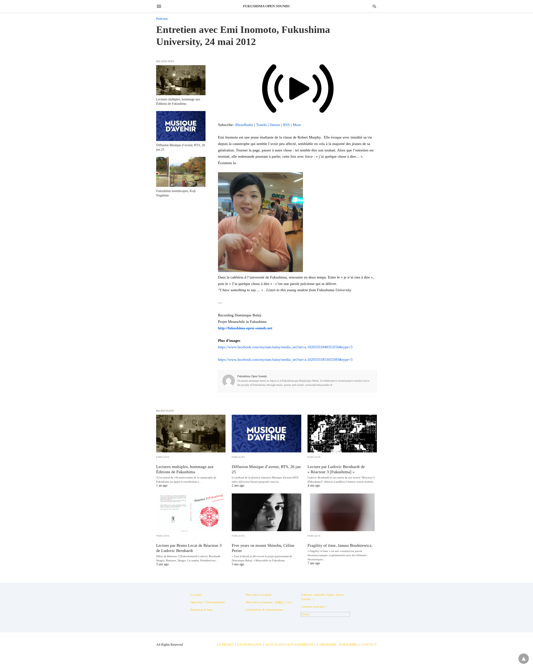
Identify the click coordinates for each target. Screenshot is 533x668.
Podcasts (162, 18)
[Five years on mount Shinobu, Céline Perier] (266, 512)
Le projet (196, 594)
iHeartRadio (244, 125)
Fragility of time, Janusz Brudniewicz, (340, 545)
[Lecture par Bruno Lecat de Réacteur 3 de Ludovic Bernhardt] (190, 512)
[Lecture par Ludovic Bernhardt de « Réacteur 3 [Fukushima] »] (342, 433)
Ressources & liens (202, 609)
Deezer (275, 125)
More (297, 125)
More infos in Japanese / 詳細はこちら (269, 602)
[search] (374, 6)
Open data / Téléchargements (208, 602)
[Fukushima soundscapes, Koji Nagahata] (180, 172)
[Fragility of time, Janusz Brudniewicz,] (342, 512)
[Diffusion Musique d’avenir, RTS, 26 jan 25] (180, 126)
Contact (305, 614)
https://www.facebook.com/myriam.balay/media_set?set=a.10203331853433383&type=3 (285, 359)
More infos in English (258, 594)
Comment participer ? (313, 606)
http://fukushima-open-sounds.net (245, 328)
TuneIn (261, 125)
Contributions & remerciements (264, 609)
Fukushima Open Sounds (252, 376)
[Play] (297, 118)
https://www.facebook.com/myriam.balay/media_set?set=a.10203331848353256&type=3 (285, 347)
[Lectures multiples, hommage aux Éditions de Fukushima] (180, 80)
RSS (286, 125)
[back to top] (523, 658)
